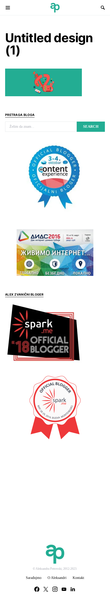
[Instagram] (55, 589)
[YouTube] (64, 589)
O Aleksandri (57, 578)
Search (90, 126)
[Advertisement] (43, 481)
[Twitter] (45, 589)
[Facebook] (36, 589)
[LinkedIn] (73, 589)
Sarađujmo (33, 578)
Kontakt (78, 578)
